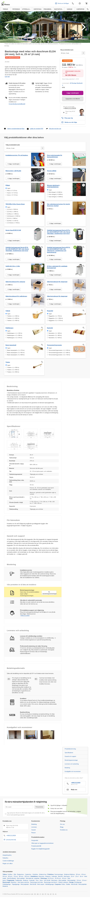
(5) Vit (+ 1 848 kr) (12, 218)
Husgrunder (34, 840)
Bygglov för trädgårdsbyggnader (40, 849)
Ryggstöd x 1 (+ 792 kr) (55, 316)
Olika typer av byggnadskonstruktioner (42, 843)
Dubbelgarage (7, 884)
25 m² (77, 876)
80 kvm (21, 876)
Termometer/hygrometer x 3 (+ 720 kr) (59, 354)
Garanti (33, 830)
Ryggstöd (50, 311)
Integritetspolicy (7, 855)
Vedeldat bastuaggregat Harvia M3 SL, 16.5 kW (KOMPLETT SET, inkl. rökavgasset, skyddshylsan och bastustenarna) (58, 250)
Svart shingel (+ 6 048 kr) (56, 196)
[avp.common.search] (88, 9)
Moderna (47, 876)
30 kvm (78, 874)
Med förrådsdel (11, 878)
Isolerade (54, 876)
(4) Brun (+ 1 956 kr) (13, 214)
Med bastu (67, 876)
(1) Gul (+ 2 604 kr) (12, 209)
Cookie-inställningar (8, 860)
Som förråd (47, 880)
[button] (14, 433)
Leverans (34, 827)
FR (35, 894)
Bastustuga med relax (36, 882)
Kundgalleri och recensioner (73, 771)
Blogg (61, 827)
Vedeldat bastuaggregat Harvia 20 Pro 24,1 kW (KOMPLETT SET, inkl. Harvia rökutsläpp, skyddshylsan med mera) (58, 231)
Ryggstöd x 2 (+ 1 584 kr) (56, 318)
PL (53, 894)
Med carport (40, 884)
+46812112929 (69, 108)
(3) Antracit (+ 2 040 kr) (13, 216)
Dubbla (68, 884)
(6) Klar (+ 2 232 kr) (12, 220)
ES (43, 894)
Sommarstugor (58, 874)
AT (51, 894)
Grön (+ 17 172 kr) (12, 195)
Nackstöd (50, 328)
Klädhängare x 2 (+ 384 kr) (14, 335)
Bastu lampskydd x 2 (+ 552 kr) (16, 352)
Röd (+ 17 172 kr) (12, 190)
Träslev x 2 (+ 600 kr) (13, 369)
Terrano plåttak (51, 170)
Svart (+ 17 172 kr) (12, 193)
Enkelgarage (78, 882)
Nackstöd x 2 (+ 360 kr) (55, 335)
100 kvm (26, 876)
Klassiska (41, 876)
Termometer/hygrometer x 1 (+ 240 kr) (59, 350)
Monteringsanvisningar (71, 760)
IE (55, 894)
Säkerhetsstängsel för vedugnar (15, 281)
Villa (15, 874)
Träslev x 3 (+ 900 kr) (13, 372)
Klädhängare (9, 328)
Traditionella (18, 880)
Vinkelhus (35, 874)
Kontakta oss (64, 830)
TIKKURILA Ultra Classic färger (15, 204)
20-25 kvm (58, 878)
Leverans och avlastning (72, 764)
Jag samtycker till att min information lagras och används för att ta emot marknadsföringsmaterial (25, 814)
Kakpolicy (5, 858)
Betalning (67, 767)
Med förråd (33, 884)
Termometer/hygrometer (54, 345)
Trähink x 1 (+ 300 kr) (13, 316)
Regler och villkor (8, 863)
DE (38, 894)
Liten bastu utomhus (23, 882)
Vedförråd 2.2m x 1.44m (13, 266)
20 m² (72, 876)
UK (32, 894)
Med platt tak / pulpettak (32, 878)
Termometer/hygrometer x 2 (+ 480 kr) (59, 352)
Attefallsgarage (49, 884)
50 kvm (5, 876)
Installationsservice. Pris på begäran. (17, 155)
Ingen (8, 188)
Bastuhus (13, 882)
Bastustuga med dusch (50, 882)
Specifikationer (69, 752)
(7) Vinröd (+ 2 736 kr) (13, 222)
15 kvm (84, 880)
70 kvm (16, 876)
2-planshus (28, 874)
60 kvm (10, 876)
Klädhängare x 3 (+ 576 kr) (14, 337)
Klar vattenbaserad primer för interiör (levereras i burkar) (58, 204)
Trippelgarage (16, 884)
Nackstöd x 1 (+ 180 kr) (55, 333)
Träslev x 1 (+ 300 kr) (13, 367)
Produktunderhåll (36, 846)
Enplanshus (20, 874)
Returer (33, 832)
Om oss (62, 824)
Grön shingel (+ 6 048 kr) (56, 194)
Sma (37, 880)
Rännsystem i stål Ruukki (13, 170)
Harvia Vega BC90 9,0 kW (13, 230)
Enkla (63, 884)
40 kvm (83, 874)
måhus (10, 874)
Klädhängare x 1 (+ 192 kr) (14, 333)
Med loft (60, 876)
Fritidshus (50, 874)
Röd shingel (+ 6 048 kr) (55, 192)
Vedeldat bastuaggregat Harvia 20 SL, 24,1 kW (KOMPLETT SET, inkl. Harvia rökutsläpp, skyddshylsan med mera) (17, 249)
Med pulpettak (71, 880)
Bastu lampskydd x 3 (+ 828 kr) (16, 354)
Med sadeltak (21, 878)
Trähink (8, 311)
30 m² (81, 876)
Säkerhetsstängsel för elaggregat (57, 281)
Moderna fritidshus (69, 874)
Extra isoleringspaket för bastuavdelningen (54, 156)
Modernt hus (42, 874)
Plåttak (8, 185)
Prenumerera (39, 807)
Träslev (8, 362)
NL (48, 894)
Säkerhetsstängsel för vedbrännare (16, 296)
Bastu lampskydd (11, 345)
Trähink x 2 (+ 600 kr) (13, 318)
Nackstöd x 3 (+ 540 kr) (55, 337)
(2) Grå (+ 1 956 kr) (12, 211)
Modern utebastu (63, 882)
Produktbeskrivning (70, 749)
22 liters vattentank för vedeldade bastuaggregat (57, 267)
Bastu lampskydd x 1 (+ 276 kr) (16, 350)
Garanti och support (70, 756)
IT (40, 894)
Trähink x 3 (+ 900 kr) (13, 320)
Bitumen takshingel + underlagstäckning (53, 186)
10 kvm (79, 880)
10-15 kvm (51, 878)
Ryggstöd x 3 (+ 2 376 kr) (56, 320)
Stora (41, 880)
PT (45, 894)
